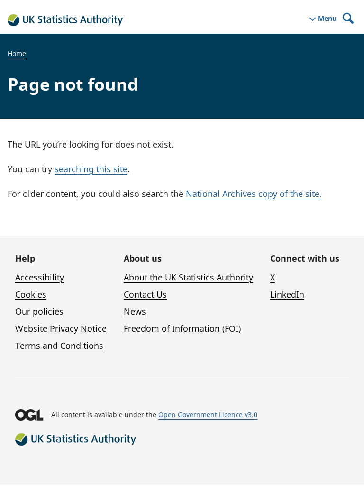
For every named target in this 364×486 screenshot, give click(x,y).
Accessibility (39, 277)
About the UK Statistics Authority (188, 277)
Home (17, 53)
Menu (327, 18)
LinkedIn (287, 294)
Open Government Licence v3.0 (207, 414)
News (135, 311)
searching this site (91, 169)
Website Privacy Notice (61, 328)
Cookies (30, 294)
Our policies (39, 311)
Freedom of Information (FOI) (182, 328)
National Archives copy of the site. (254, 193)
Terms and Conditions (59, 345)
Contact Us (145, 294)
